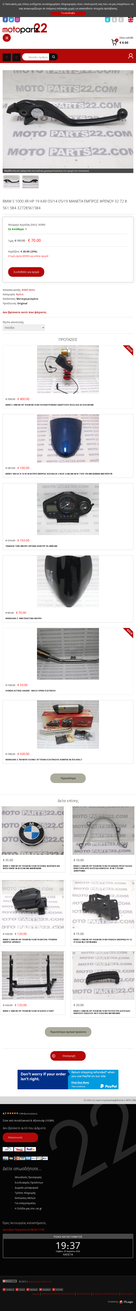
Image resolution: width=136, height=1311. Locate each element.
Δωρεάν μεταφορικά (26, 1187)
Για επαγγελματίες (25, 1203)
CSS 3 (21, 1289)
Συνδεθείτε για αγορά (26, 272)
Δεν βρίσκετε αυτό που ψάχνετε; (25, 312)
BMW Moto (28, 290)
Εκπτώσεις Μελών (25, 1198)
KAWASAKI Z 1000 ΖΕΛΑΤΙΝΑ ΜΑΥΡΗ (23, 618)
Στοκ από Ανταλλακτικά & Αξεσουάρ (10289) (28, 1120)
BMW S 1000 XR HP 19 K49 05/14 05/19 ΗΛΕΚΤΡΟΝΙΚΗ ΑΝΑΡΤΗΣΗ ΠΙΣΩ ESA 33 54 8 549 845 (49, 405)
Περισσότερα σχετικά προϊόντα (68, 1032)
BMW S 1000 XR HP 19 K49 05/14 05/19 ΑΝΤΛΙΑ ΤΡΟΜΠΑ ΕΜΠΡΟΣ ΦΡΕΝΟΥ (30, 940)
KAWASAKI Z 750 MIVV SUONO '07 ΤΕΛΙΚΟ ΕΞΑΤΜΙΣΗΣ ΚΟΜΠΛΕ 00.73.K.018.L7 (43, 759)
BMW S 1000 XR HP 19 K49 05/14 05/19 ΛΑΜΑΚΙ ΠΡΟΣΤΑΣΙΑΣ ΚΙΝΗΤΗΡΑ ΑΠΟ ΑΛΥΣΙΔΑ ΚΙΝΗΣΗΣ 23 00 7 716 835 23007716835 (102, 868)
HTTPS (59, 1289)
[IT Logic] (126, 1302)
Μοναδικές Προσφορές (28, 1177)
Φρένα (19, 294)
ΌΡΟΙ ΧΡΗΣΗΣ (83, 1293)
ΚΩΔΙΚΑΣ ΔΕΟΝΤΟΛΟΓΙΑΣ (106, 1293)
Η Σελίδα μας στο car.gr (28, 1208)
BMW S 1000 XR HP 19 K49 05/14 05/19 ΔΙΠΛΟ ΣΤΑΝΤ (28, 1011)
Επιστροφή (69, 1056)
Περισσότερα (68, 778)
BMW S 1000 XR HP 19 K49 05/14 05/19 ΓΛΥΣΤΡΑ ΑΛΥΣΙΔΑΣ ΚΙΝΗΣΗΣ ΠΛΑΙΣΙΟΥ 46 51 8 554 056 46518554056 (101, 1012)
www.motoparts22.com (40, 1281)
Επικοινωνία (15, 1137)
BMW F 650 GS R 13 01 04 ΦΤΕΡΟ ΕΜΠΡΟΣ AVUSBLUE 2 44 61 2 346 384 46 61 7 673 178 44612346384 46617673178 (58, 474)
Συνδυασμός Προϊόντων (29, 1182)
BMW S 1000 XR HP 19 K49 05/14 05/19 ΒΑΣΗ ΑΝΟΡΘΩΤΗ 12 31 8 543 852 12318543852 (102, 940)
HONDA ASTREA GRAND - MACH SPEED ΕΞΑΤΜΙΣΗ (30, 690)
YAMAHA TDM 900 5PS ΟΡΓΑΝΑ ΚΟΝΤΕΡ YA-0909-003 (31, 546)
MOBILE (46, 1289)
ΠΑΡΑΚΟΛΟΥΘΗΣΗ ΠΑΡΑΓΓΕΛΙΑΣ (58, 1293)
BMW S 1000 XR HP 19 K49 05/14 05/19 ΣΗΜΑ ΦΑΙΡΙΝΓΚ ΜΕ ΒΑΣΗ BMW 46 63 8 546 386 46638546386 (31, 867)
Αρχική (35, 1293)
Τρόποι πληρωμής (25, 1192)
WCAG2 (33, 1289)
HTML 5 (10, 1289)
